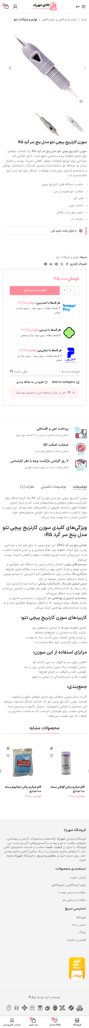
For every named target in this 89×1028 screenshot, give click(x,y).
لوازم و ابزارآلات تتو (25, 19)
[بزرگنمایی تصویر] (81, 101)
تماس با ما (79, 925)
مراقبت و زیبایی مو (74, 900)
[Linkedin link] (51, 264)
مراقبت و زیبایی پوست (72, 892)
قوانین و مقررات (76, 940)
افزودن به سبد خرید (34, 290)
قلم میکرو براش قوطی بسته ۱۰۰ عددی (68, 789)
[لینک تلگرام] (45, 264)
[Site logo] (44, 6)
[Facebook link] (67, 264)
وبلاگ (82, 932)
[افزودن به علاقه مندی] (51, 756)
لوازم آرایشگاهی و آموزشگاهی (68, 885)
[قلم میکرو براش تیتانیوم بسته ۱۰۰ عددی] (22, 762)
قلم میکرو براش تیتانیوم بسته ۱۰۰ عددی (23, 789)
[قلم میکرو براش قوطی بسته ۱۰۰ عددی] (66, 762)
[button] (84, 68)
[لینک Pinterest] (56, 264)
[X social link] (62, 264)
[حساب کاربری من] (15, 6)
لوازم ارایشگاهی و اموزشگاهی (59, 19)
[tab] (80, 487)
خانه (84, 19)
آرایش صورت (78, 877)
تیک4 (32, 997)
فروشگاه (81, 917)
